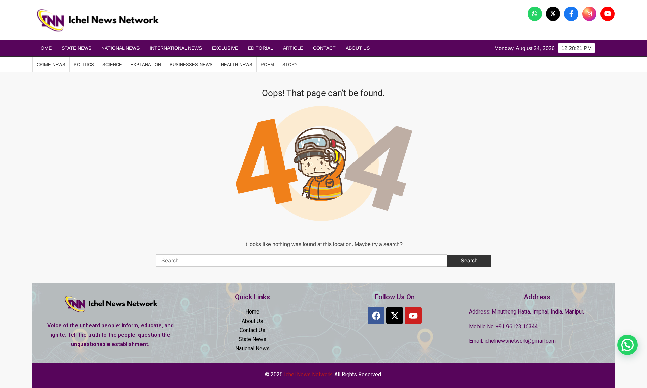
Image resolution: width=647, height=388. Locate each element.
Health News (236, 64)
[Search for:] (302, 260)
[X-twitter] (394, 315)
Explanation (145, 64)
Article (293, 48)
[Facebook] (376, 315)
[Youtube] (413, 315)
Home (44, 48)
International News (176, 48)
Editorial (260, 48)
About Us (358, 48)
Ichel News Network (241, 20)
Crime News (51, 64)
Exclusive (225, 48)
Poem (267, 64)
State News (76, 48)
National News (120, 48)
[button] (627, 345)
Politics (84, 64)
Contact (324, 48)
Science (112, 64)
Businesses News (191, 64)
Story (290, 64)
